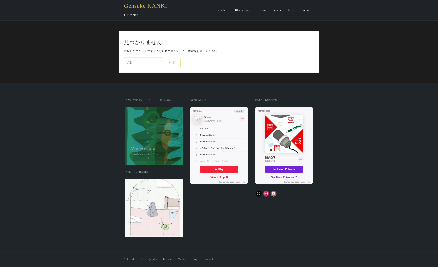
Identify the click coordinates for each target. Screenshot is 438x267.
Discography (243, 10)
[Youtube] (273, 193)
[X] (258, 193)
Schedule (222, 10)
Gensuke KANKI (145, 6)
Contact (306, 10)
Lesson (262, 10)
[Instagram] (266, 193)
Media (277, 10)
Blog (291, 10)
